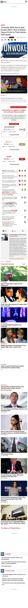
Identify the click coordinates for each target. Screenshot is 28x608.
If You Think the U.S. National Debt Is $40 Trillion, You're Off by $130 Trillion (13, 522)
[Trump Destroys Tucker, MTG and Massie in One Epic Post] (14, 466)
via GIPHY (3, 95)
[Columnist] (5, 237)
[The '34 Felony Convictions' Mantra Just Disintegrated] (14, 400)
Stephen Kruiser (5, 37)
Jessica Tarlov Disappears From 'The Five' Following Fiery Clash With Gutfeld (13, 499)
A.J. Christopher (4, 455)
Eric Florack (4, 412)
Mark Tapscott (4, 524)
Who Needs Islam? (7, 454)
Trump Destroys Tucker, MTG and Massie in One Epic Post (12, 475)
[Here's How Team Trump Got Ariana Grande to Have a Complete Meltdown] (14, 422)
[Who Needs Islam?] (14, 445)
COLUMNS (8, 261)
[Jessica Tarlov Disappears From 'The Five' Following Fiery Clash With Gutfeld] (14, 488)
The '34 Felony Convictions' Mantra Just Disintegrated (14, 409)
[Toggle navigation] (26, 1)
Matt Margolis (4, 434)
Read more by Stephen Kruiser (17, 258)
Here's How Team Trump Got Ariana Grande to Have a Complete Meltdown (14, 432)
